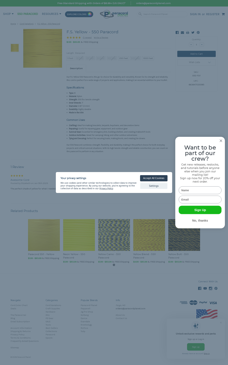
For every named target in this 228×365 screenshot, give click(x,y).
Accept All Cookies (153, 178)
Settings (154, 186)
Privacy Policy (106, 188)
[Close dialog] (221, 140)
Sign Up (200, 210)
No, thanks (200, 220)
